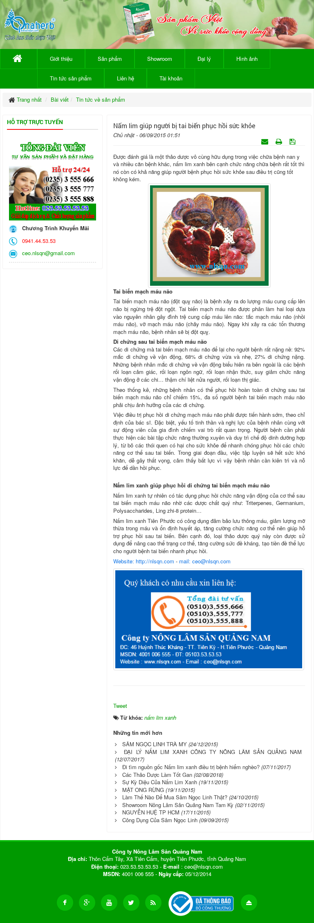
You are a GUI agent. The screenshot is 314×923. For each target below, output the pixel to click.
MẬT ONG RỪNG (143, 790)
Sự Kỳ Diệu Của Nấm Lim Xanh (159, 782)
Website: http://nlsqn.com (143, 561)
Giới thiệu (61, 58)
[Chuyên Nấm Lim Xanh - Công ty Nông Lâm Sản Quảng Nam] (30, 23)
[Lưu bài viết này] (293, 141)
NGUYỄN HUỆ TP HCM (150, 812)
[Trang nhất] (18, 59)
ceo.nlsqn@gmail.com (47, 253)
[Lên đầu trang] (249, 902)
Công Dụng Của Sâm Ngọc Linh (159, 820)
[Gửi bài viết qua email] (265, 141)
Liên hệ (125, 78)
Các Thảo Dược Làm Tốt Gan (157, 774)
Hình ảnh (247, 58)
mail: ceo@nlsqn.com (205, 561)
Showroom (159, 58)
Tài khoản (170, 78)
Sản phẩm (110, 58)
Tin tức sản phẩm (71, 78)
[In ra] (280, 141)
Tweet (120, 705)
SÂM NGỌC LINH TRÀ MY (154, 744)
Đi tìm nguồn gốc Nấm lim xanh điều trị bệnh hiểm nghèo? (191, 767)
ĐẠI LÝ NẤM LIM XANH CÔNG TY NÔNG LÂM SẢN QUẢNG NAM (213, 752)
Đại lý (204, 58)
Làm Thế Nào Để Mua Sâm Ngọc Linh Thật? (174, 797)
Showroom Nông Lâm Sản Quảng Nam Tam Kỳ (177, 805)
